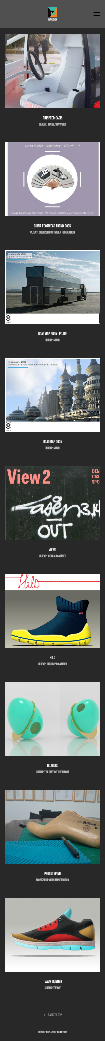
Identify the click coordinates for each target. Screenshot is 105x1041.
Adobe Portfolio (58, 1032)
